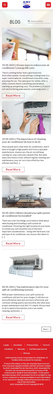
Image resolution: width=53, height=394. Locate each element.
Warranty (21, 349)
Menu (48, 4)
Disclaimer (17, 345)
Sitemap (26, 353)
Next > (46, 329)
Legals (6, 345)
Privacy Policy (32, 345)
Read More (13, 95)
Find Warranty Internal (38, 349)
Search (4, 4)
